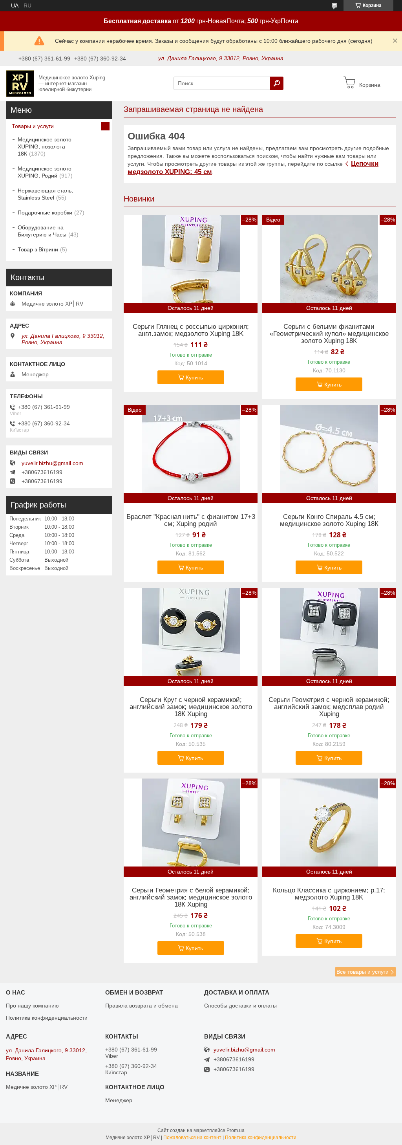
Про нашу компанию (32, 1005)
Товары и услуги (33, 126)
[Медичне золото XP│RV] (20, 83)
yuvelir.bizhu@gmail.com (52, 463)
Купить (194, 377)
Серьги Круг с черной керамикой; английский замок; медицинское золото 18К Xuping (191, 707)
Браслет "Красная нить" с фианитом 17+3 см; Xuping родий (190, 520)
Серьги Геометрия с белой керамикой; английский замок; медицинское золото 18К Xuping (191, 897)
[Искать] (276, 83)
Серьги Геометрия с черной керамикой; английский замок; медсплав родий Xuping (329, 707)
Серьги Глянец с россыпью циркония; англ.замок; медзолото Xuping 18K (191, 330)
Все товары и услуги (362, 972)
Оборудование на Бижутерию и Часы (42, 231)
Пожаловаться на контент (192, 1137)
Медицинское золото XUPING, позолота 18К (44, 146)
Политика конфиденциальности (47, 1018)
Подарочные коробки (45, 212)
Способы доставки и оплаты (240, 1005)
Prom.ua (236, 1130)
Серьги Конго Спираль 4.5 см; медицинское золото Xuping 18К (329, 520)
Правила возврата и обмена (141, 1005)
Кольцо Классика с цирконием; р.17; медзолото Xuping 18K (329, 894)
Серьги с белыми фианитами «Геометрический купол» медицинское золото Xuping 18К (329, 333)
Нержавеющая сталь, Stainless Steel (45, 194)
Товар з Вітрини (38, 249)
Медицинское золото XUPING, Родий (44, 172)
